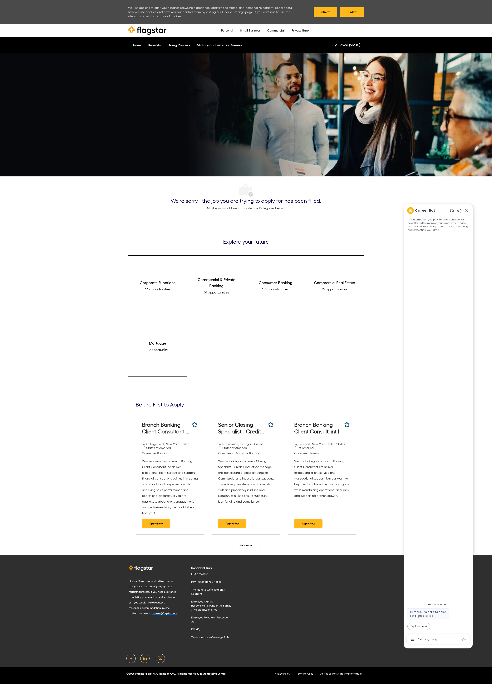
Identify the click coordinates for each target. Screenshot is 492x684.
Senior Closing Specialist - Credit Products (239, 428)
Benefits (154, 45)
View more (246, 545)
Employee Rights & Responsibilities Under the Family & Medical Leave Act (211, 605)
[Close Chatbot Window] (466, 210)
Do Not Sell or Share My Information (340, 673)
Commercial (276, 30)
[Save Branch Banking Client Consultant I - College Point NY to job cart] (195, 424)
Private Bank (300, 30)
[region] (438, 424)
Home (136, 45)
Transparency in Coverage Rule (210, 637)
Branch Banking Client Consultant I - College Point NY (166, 428)
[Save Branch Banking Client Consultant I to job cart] (347, 424)
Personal (227, 30)
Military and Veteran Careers (219, 45)
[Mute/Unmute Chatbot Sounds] (459, 210)
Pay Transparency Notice (206, 581)
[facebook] (131, 658)
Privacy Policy (281, 673)
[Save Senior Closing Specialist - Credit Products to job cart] (271, 424)
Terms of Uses (304, 673)
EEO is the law (199, 573)
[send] (463, 639)
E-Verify (195, 629)
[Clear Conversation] (452, 210)
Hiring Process (179, 45)
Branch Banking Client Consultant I (316, 428)
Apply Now (156, 523)
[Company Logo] (147, 30)
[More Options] (412, 639)
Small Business (250, 30)
